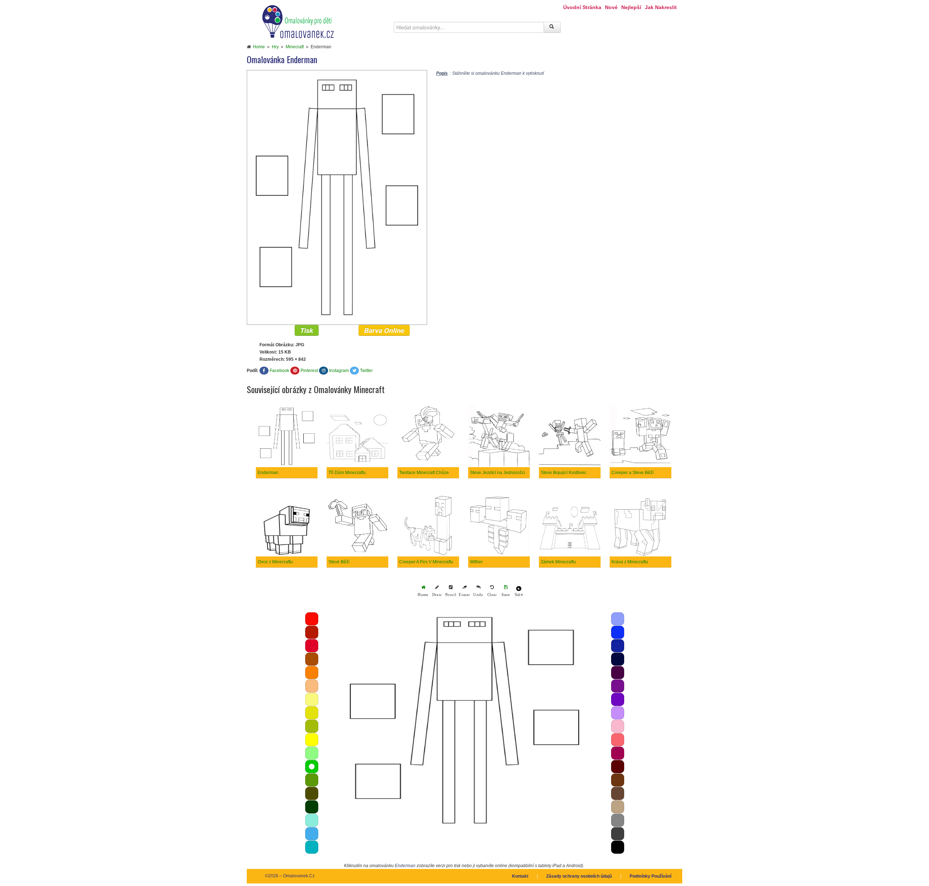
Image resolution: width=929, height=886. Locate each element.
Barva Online (384, 330)
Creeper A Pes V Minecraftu (426, 561)
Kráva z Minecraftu (629, 561)
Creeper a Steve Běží (632, 472)
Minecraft (295, 46)
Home (259, 46)
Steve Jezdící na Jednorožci (497, 472)
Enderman (268, 472)
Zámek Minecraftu (558, 561)
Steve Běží (338, 561)
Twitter (366, 370)
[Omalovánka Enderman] (337, 197)
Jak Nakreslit (661, 7)
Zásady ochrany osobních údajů (579, 876)
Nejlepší (631, 7)
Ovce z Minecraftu (275, 561)
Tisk (306, 330)
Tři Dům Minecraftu (347, 472)
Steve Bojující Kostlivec (563, 472)
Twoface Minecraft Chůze (424, 472)
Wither (476, 561)
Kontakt (520, 876)
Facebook (279, 370)
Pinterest (309, 370)
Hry (275, 46)
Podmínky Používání (650, 876)
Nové (611, 7)
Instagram (339, 370)
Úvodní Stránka (582, 7)
